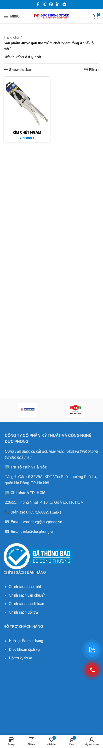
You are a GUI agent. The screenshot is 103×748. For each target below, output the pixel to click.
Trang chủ (11, 37)
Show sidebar (20, 70)
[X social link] (43, 4)
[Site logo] (51, 16)
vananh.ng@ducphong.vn (42, 522)
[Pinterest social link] (50, 4)
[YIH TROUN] (75, 410)
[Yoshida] (28, 410)
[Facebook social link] (37, 4)
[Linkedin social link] (58, 4)
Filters (94, 70)
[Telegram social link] (64, 4)
